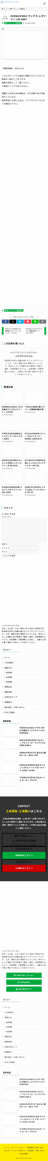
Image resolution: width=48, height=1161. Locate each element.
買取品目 (8, 687)
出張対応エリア (11, 697)
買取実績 (8, 692)
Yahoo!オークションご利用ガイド (15, 1151)
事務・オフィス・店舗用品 (13, 23)
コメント (6, 516)
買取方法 (8, 667)
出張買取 (9, 677)
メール (6, 547)
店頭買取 (9, 672)
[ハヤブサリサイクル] (10, 3)
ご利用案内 (9, 662)
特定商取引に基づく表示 (35, 1148)
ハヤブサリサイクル (24, 356)
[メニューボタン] (44, 3)
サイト (4, 551)
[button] (5, 322)
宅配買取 (9, 682)
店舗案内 (8, 702)
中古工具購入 (10, 712)
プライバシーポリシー (18, 1148)
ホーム (7, 657)
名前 (5, 544)
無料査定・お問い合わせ (15, 707)
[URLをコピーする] (42, 322)
